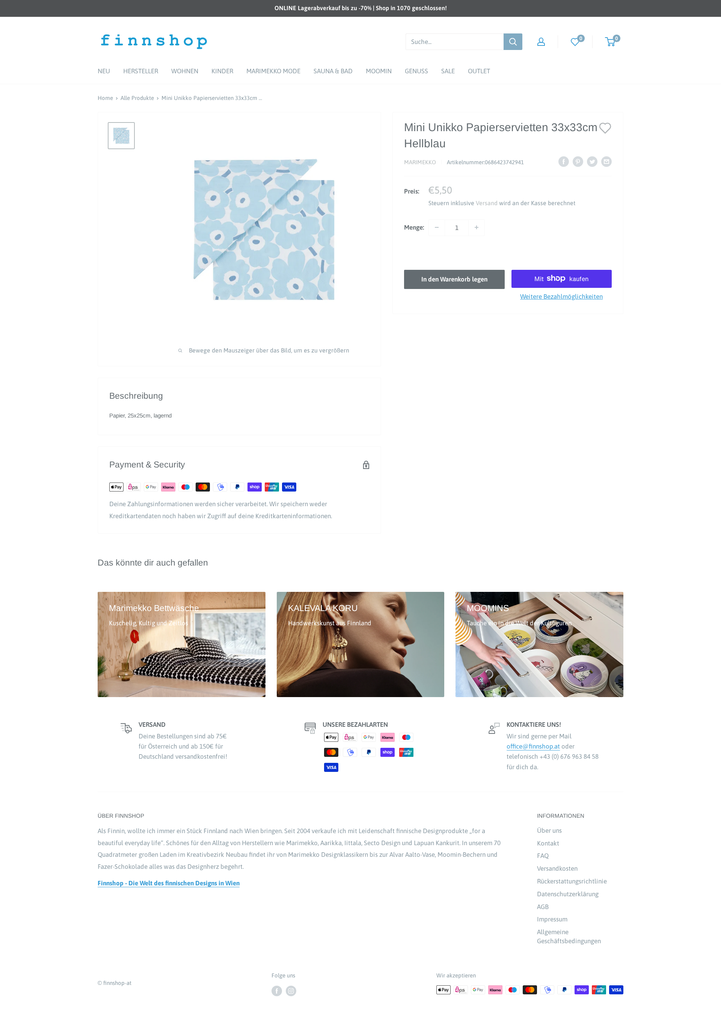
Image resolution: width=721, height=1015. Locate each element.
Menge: (414, 227)
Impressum (552, 919)
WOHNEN (184, 71)
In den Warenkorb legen (454, 279)
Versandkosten (557, 868)
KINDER (222, 71)
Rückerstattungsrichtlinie (572, 881)
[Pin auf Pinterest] (578, 162)
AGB (543, 907)
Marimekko (420, 162)
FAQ (543, 855)
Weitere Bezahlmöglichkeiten (561, 296)
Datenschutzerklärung (568, 894)
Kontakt (548, 843)
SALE (448, 71)
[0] (575, 41)
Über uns (549, 830)
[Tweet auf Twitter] (592, 162)
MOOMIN (379, 71)
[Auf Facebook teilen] (563, 162)
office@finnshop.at (533, 746)
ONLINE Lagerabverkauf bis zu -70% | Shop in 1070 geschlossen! (361, 8)
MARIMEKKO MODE (273, 71)
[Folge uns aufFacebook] (277, 990)
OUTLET (479, 71)
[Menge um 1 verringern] (437, 227)
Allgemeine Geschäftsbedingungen (569, 936)
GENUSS (416, 71)
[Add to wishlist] (605, 128)
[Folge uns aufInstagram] (291, 990)
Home (105, 98)
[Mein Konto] (541, 42)
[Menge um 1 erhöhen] (476, 227)
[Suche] (513, 41)
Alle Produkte (137, 98)
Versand (487, 202)
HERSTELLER (140, 71)
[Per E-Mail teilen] (606, 162)
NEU (104, 71)
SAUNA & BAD (333, 71)
